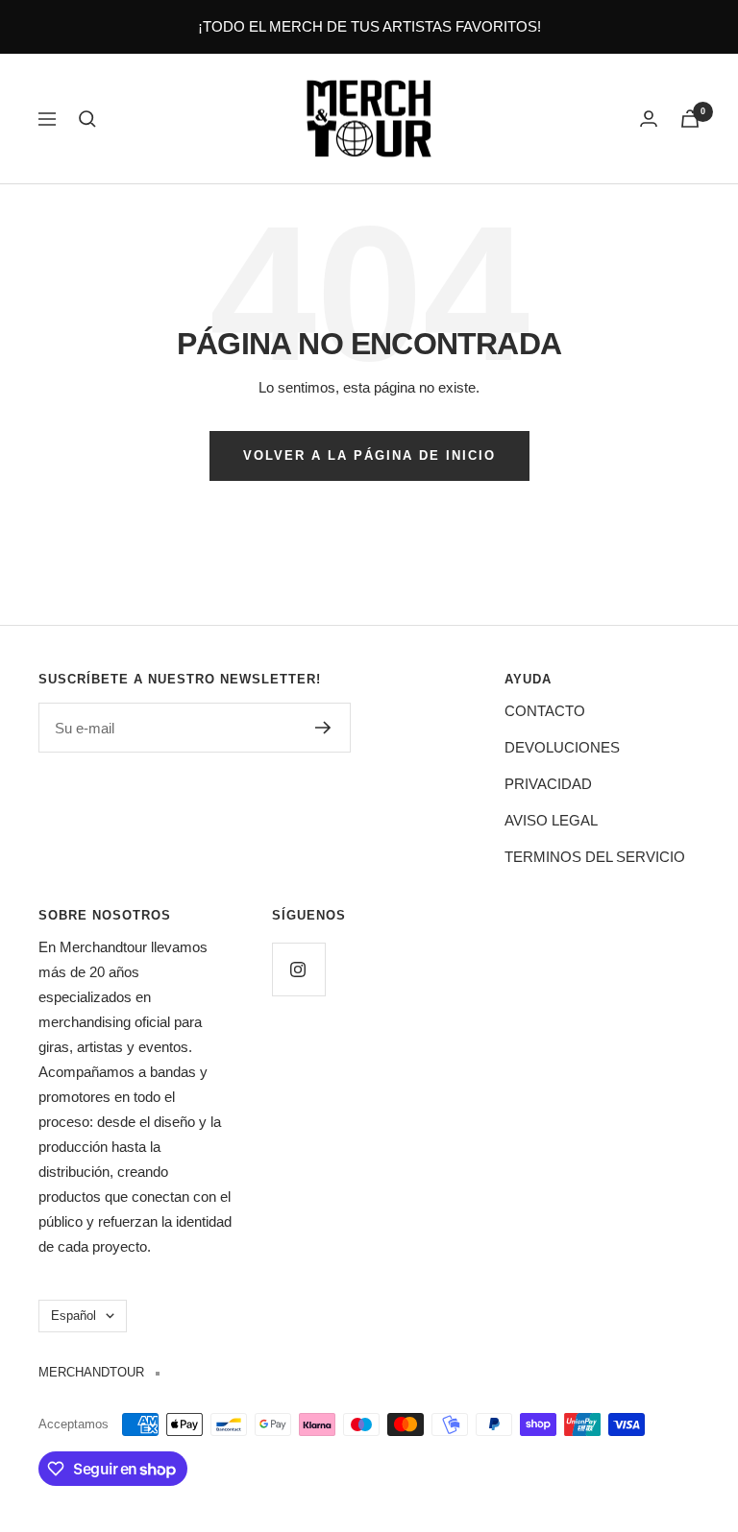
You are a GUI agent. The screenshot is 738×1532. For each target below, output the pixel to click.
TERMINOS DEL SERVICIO (594, 857)
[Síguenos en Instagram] (298, 969)
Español (73, 1315)
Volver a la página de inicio (369, 455)
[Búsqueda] (87, 119)
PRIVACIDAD (548, 784)
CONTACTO (544, 711)
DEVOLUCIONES (562, 747)
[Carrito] (690, 118)
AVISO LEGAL (551, 820)
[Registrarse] (323, 727)
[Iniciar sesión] (648, 118)
